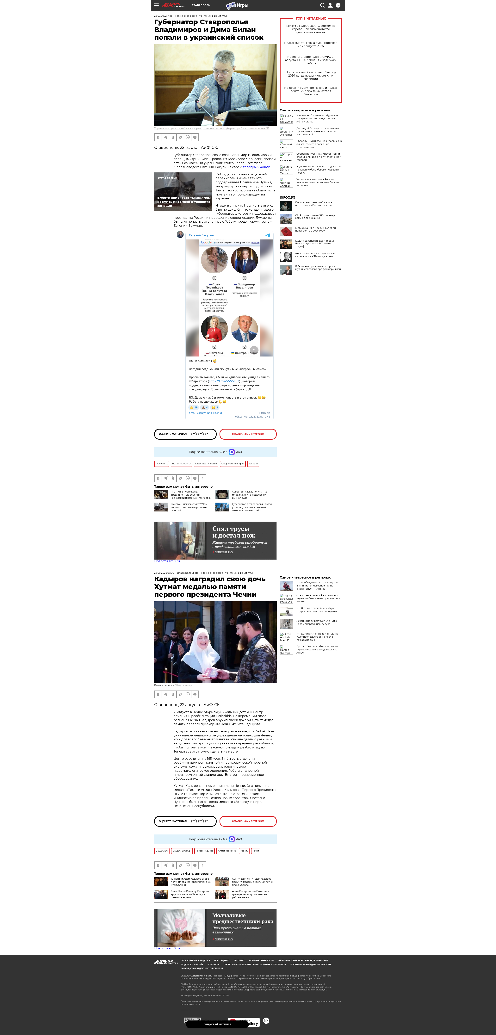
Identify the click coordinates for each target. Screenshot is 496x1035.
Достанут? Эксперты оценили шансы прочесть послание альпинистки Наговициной (318, 131)
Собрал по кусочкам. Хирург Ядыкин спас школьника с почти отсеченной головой (318, 156)
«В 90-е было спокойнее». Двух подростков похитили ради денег (316, 610)
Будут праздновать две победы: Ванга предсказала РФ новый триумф (314, 243)
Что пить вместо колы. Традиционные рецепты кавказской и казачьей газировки (191, 494)
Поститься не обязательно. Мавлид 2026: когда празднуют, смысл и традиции (311, 76)
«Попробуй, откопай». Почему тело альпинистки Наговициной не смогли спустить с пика (317, 585)
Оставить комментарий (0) (248, 434)
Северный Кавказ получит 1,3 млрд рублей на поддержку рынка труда (249, 494)
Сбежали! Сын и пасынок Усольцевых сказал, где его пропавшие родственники (319, 144)
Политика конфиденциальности (310, 964)
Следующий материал (217, 1024)
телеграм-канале (257, 167)
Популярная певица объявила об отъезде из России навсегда (314, 204)
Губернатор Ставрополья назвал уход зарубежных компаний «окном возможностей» (252, 507)
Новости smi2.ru (167, 561)
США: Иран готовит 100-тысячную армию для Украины (315, 216)
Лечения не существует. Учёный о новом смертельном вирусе (316, 622)
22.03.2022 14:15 (163, 15)
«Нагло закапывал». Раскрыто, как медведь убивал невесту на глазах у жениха (318, 598)
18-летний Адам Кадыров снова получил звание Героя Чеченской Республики (191, 881)
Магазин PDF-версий (261, 960)
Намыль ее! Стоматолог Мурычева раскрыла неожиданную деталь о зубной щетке (317, 118)
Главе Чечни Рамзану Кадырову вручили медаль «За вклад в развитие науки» (190, 894)
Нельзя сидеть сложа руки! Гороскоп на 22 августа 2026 (310, 44)
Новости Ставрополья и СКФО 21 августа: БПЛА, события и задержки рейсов (311, 60)
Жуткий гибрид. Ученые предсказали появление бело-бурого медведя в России (319, 169)
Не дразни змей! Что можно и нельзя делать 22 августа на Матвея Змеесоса (311, 91)
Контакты (213, 964)
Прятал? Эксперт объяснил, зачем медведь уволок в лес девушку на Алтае (317, 649)
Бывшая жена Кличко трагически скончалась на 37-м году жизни (315, 255)
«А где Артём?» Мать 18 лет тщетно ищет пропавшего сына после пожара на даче (317, 636)
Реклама (239, 960)
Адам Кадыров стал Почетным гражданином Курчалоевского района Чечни (251, 894)
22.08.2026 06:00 (164, 572)
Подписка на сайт (192, 964)
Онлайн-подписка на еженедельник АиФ (303, 960)
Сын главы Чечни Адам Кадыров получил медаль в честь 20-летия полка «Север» (252, 881)
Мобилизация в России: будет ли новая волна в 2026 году (315, 229)
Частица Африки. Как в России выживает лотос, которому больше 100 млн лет (317, 182)
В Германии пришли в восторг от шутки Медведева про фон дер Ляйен (318, 267)
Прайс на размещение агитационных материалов (255, 964)
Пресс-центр (221, 960)
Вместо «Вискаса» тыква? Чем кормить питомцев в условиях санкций (189, 507)
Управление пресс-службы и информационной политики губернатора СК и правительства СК (211, 128)
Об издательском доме (195, 960)
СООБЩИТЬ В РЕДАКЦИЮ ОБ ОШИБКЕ (202, 968)
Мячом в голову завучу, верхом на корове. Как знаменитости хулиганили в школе (310, 29)
